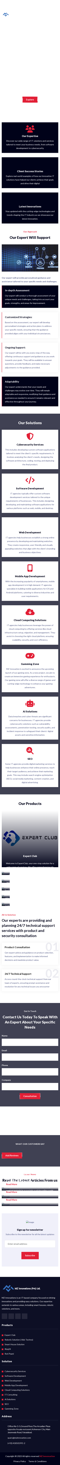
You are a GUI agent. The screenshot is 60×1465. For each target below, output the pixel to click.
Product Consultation (17, 947)
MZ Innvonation (47, 1456)
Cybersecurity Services (15, 1371)
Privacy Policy (19, 1461)
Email (4, 1050)
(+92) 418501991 (32, 3)
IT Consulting (11, 1394)
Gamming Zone (11, 1408)
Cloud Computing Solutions (17, 1390)
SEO (7, 1404)
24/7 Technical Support (18, 973)
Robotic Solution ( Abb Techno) (19, 1339)
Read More (12, 1199)
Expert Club (30, 856)
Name (4, 1035)
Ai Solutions (10, 1399)
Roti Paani (9, 1353)
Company (6, 1080)
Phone (5, 1065)
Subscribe (30, 1255)
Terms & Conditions (37, 1461)
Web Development (13, 1380)
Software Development (15, 1376)
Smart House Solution (14, 1344)
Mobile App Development (16, 1385)
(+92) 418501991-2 (16, 1443)
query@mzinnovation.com (19, 1437)
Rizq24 (8, 1349)
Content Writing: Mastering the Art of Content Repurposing (28, 1179)
